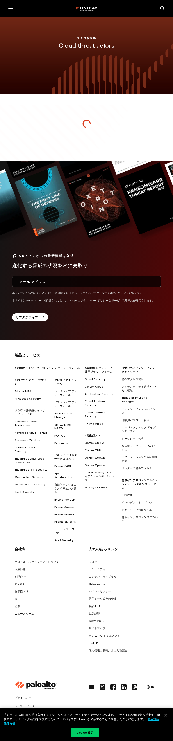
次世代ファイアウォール (65, 381)
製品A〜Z (95, 606)
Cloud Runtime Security (95, 414)
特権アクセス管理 (133, 379)
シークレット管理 (133, 438)
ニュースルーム (24, 613)
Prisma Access (64, 507)
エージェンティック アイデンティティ (139, 429)
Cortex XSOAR (95, 457)
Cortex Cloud (94, 386)
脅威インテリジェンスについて (140, 519)
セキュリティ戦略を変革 (137, 510)
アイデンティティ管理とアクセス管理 (140, 388)
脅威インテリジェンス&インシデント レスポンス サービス (139, 484)
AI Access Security (28, 398)
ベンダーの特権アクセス (137, 468)
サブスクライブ (27, 317)
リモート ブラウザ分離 (65, 531)
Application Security (99, 394)
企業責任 (20, 584)
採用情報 (20, 569)
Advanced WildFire (28, 440)
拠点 (17, 606)
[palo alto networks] (86, 8)
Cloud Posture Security (95, 403)
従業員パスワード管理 (135, 420)
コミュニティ (97, 569)
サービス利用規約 (122, 300)
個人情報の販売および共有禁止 (108, 650)
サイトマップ (97, 628)
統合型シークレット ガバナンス (139, 448)
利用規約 (60, 292)
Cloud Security (95, 379)
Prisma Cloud (94, 423)
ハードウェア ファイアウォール (65, 393)
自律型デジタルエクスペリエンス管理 (65, 488)
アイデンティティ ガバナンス (139, 410)
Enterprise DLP (64, 499)
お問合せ (20, 576)
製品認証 (94, 613)
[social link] (91, 687)
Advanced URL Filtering (31, 432)
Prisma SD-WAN (65, 521)
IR (16, 598)
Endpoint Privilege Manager (134, 399)
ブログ (93, 562)
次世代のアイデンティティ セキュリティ (138, 369)
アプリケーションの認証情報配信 (140, 459)
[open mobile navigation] (11, 8)
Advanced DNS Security (25, 449)
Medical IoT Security (29, 477)
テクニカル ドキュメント (104, 635)
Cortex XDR (93, 450)
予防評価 (127, 495)
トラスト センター (26, 706)
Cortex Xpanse (95, 465)
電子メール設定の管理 (102, 598)
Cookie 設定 (85, 732)
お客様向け (22, 591)
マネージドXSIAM (96, 487)
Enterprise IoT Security (31, 469)
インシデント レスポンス (137, 502)
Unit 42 (94, 643)
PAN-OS (60, 435)
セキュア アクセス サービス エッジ (65, 457)
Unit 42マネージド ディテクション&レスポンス (99, 476)
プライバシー (23, 697)
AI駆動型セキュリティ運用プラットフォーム (98, 369)
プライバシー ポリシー (93, 292)
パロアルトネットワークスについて (37, 562)
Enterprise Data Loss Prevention (29, 460)
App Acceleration (63, 475)
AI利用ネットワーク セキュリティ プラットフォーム (47, 368)
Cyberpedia (97, 584)
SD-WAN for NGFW (62, 426)
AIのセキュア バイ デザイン (30, 381)
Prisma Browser (65, 514)
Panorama (61, 443)
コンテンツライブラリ (102, 576)
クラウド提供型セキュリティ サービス (30, 412)
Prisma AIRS (23, 391)
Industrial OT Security (30, 484)
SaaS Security (24, 492)
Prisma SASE (63, 466)
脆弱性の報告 (97, 620)
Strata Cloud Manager (63, 415)
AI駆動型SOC (93, 435)
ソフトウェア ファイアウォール (65, 404)
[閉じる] (166, 715)
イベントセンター (100, 591)
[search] (162, 8)
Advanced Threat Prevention (27, 423)
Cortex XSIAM (94, 443)
